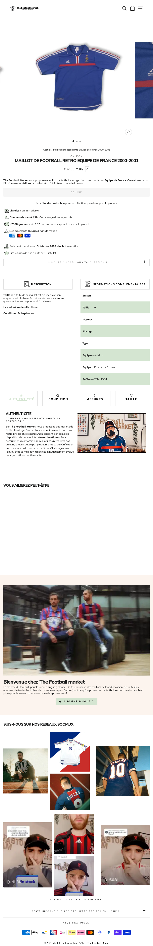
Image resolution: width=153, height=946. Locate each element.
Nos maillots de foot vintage (75, 899)
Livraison (16, 210)
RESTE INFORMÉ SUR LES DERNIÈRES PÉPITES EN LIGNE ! (76, 911)
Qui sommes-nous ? (76, 701)
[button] (21, 397)
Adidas (76, 156)
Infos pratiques (75, 923)
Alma (76, 246)
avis (21, 252)
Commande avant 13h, (24, 217)
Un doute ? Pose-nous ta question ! (76, 262)
